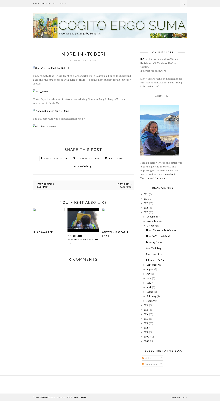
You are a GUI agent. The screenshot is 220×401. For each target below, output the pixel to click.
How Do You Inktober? (158, 236)
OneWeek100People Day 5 (115, 234)
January (151, 300)
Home (36, 3)
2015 (146, 309)
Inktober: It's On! (155, 260)
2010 (146, 332)
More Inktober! (154, 254)
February (151, 296)
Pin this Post (117, 158)
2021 (146, 194)
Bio (54, 3)
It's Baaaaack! (43, 232)
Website (45, 3)
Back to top (178, 398)
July (148, 273)
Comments (150, 364)
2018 (146, 207)
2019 (146, 203)
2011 (146, 327)
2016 (146, 305)
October (151, 225)
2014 (146, 314)
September (153, 264)
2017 (146, 212)
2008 (146, 341)
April (149, 287)
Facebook (170, 174)
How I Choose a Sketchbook (161, 230)
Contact (64, 3)
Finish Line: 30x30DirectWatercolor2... (83, 240)
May (149, 282)
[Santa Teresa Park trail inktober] (52, 68)
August (150, 269)
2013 (146, 318)
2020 (146, 198)
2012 (146, 323)
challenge (87, 166)
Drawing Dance (154, 242)
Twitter (144, 178)
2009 (146, 336)
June (149, 278)
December (152, 216)
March (150, 291)
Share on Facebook (56, 158)
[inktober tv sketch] (44, 126)
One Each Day (153, 248)
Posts (147, 357)
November (152, 221)
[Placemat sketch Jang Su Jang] (51, 110)
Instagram (161, 178)
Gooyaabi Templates (78, 397)
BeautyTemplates (49, 397)
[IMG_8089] (40, 91)
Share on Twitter (88, 158)
